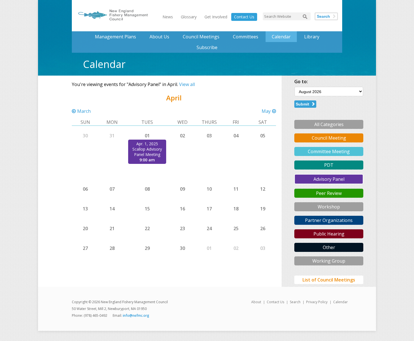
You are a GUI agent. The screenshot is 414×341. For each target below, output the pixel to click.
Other (329, 247)
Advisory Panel (328, 179)
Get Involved (215, 16)
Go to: (301, 81)
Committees (245, 37)
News (168, 16)
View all (187, 84)
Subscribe (207, 47)
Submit (302, 104)
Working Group (328, 261)
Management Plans (115, 37)
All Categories (329, 124)
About (256, 302)
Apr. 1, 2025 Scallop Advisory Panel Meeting (147, 149)
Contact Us (244, 16)
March (84, 111)
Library (311, 37)
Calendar (281, 37)
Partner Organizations (329, 220)
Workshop (329, 207)
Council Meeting (329, 138)
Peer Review (329, 193)
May (266, 111)
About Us (159, 37)
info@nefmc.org (136, 315)
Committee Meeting (329, 151)
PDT (328, 165)
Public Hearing (328, 234)
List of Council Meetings (328, 280)
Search (323, 16)
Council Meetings (201, 37)
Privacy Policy (317, 302)
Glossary (189, 16)
